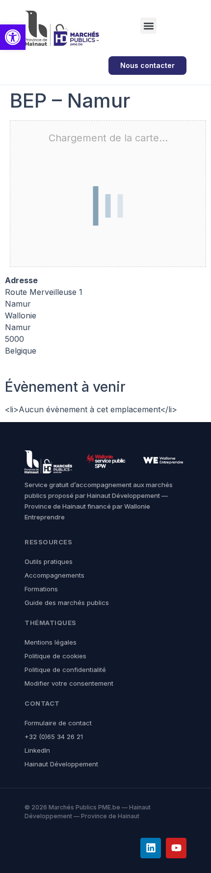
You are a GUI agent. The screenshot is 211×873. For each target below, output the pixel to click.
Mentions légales (51, 642)
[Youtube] (176, 848)
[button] (148, 26)
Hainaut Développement (61, 764)
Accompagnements (54, 575)
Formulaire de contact (58, 723)
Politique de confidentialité (65, 669)
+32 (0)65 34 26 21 (54, 736)
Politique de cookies (55, 656)
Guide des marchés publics (67, 602)
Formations (41, 589)
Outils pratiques (49, 561)
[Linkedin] (150, 848)
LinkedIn (37, 750)
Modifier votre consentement (69, 683)
